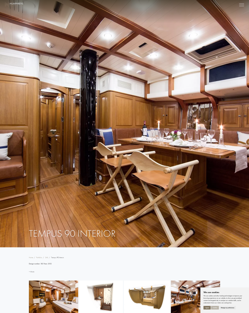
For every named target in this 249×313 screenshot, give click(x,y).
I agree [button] (207, 308)
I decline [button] (215, 308)
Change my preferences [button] (227, 308)
